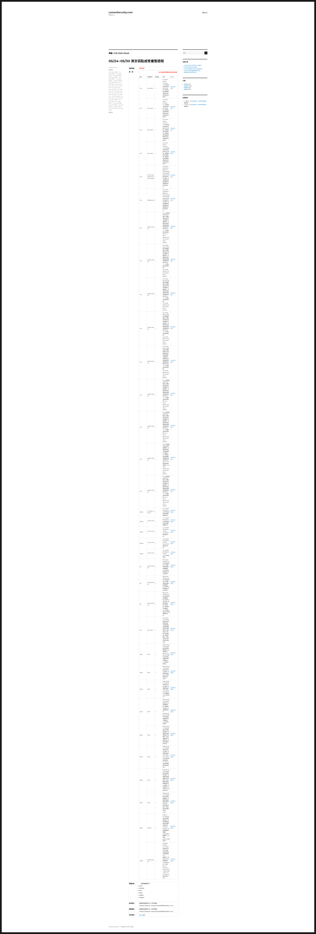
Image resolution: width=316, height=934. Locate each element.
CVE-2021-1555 (112, 94)
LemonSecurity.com (121, 12)
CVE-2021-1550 (112, 89)
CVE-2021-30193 (113, 108)
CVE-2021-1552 (115, 91)
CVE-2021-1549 (116, 87)
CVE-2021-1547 (112, 86)
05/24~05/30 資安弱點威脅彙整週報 (136, 61)
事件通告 (186, 84)
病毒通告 (186, 87)
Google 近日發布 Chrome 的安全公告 (193, 69)
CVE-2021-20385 (113, 99)
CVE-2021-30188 (117, 103)
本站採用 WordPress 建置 (127, 927)
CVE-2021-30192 (117, 106)
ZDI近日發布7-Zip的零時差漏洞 (198, 101)
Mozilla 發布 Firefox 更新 (190, 67)
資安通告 (111, 69)
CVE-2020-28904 (117, 75)
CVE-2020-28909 (117, 80)
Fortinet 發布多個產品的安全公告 (192, 70)
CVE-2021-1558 (115, 96)
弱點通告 (186, 86)
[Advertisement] (158, 37)
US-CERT (142, 915)
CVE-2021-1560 (118, 98)
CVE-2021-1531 (118, 84)
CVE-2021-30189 (113, 105)
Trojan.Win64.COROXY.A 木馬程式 (192, 65)
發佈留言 (111, 112)
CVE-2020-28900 (113, 72)
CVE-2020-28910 (113, 82)
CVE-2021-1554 (118, 92)
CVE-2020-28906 (113, 77)
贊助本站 (204, 12)
